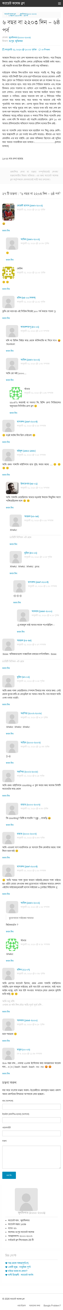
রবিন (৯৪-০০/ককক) (26, 297)
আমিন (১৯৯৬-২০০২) (30, 239)
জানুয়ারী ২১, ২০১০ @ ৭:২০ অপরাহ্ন (35, 487)
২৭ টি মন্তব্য (45, 49)
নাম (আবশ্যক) (7, 1100)
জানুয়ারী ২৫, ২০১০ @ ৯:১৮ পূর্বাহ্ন (30, 1024)
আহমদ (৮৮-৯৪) (31, 516)
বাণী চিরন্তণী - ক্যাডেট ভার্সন (20, 1275)
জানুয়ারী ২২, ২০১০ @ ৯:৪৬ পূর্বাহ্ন (34, 808)
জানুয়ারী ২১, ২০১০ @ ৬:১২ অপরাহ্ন (31, 454)
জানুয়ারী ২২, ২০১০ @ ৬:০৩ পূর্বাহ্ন (38, 557)
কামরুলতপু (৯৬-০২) (30, 327)
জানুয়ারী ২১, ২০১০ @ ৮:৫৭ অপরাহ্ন (31, 644)
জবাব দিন (6, 230)
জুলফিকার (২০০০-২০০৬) (28, 14)
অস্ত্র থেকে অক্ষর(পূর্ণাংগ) (18, 1263)
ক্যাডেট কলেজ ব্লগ (13, 3)
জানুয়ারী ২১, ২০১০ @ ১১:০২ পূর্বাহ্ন (31, 272)
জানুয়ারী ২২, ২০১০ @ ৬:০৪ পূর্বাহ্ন (30, 681)
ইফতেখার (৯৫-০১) (29, 483)
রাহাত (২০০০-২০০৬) (30, 804)
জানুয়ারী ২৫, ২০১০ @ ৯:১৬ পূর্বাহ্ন (45, 615)
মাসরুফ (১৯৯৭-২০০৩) (27, 421)
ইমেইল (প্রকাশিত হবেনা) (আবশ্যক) (15, 1114)
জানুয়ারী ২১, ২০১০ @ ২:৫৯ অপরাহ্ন (38, 392)
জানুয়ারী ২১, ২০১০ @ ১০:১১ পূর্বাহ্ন (31, 209)
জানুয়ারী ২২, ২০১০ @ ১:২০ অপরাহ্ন (42, 586)
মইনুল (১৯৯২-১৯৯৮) (26, 451)
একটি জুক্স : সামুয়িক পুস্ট (19, 1267)
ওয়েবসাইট (6, 1127)
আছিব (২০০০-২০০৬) (31, 742)
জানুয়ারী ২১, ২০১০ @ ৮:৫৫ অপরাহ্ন (38, 520)
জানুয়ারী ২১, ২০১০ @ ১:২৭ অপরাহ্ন (35, 330)
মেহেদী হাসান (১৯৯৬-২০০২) (30, 205)
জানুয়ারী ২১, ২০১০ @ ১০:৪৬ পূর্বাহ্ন (35, 243)
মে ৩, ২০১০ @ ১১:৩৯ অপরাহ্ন (29, 1053)
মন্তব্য (4, 1140)
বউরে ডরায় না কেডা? (17, 1271)
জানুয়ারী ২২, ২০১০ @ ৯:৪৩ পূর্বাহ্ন (31, 837)
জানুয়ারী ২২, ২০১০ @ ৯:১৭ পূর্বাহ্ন (34, 717)
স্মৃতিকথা (19, 41)
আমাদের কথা (34, 1305)
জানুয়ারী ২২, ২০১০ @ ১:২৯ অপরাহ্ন (35, 906)
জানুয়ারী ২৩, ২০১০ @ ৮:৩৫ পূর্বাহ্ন (31, 973)
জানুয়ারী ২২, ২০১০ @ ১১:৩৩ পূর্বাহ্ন (35, 746)
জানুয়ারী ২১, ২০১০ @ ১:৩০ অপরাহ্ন (35, 363)
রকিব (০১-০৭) (23, 969)
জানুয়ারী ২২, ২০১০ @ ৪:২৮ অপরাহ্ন (35, 944)
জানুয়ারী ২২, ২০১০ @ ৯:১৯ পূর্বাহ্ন (30, 775)
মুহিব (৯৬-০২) (30, 553)
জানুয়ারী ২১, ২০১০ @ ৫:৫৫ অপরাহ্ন (31, 425)
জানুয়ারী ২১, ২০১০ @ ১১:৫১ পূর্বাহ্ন (31, 301)
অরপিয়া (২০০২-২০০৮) (31, 713)
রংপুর (11, 41)
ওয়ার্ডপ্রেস (21, 1305)
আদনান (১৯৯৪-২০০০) (42, 611)
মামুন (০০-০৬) (23, 1049)
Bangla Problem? (52, 1305)
